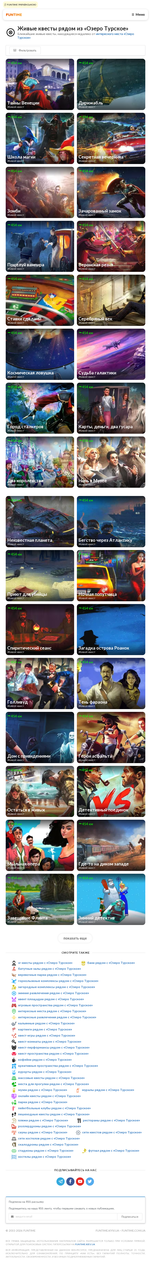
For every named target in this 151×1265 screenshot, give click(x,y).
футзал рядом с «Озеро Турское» (113, 1150)
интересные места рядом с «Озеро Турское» (52, 1011)
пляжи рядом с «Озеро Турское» (43, 1120)
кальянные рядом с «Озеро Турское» (46, 1023)
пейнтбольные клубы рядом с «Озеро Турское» (54, 1108)
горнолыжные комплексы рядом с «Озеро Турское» (58, 981)
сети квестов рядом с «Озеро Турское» (112, 1132)
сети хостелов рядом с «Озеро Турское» (49, 1138)
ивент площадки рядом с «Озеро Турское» (51, 999)
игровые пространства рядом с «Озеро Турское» (55, 1005)
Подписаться (129, 1216)
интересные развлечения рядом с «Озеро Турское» (57, 1017)
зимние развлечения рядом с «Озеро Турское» (53, 993)
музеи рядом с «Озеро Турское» (42, 1090)
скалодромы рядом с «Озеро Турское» (48, 1144)
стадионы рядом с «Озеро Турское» (45, 1150)
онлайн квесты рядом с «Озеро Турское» (49, 1096)
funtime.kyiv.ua (108, 1230)
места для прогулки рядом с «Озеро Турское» (53, 1084)
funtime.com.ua (133, 1230)
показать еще (75, 938)
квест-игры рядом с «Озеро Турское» (46, 1035)
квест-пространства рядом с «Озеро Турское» (53, 1053)
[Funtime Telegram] (61, 1181)
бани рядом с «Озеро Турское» (111, 962)
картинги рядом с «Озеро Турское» (45, 1029)
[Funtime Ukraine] (14, 14)
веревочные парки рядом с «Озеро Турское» (52, 974)
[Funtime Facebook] (71, 1181)
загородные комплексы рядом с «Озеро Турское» (56, 987)
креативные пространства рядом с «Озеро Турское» (58, 1065)
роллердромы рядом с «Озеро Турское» (49, 1126)
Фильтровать (27, 50)
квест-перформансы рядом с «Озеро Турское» (53, 1047)
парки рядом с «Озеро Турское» (42, 1102)
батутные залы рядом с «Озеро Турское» (49, 969)
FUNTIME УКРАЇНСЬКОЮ (21, 4)
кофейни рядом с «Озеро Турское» (45, 1059)
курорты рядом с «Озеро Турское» (44, 1071)
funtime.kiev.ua (85, 1244)
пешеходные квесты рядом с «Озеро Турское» (53, 1114)
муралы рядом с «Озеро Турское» (108, 1090)
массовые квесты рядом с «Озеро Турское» (51, 1078)
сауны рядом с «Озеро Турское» (42, 1132)
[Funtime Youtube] (81, 1181)
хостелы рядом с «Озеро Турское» (44, 1156)
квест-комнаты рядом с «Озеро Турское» (49, 1041)
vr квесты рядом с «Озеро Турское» (45, 962)
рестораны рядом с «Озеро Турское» (111, 1120)
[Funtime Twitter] (90, 1181)
